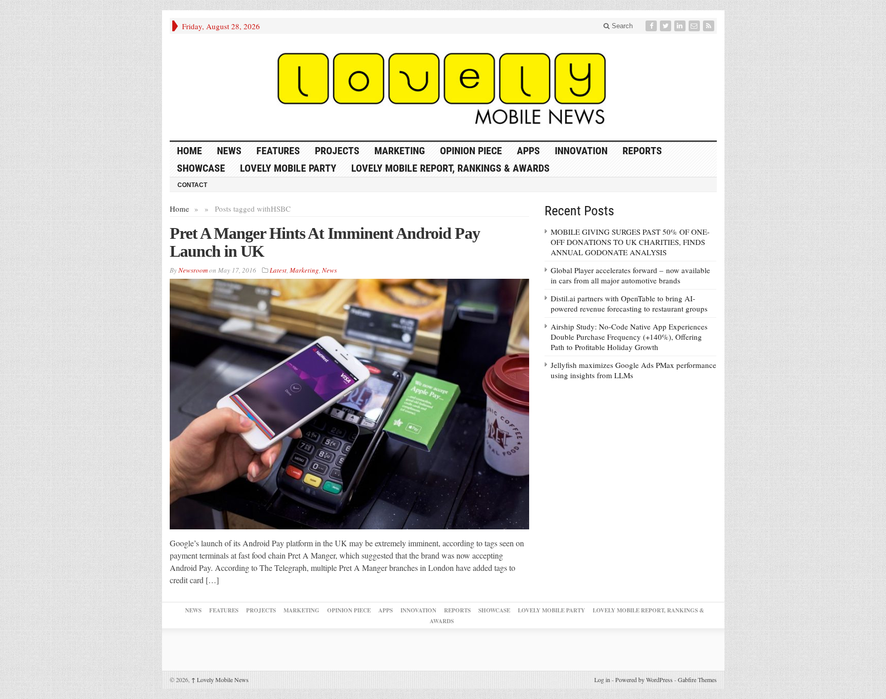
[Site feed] (709, 26)
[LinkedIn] (681, 26)
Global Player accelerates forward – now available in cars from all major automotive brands (630, 275)
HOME (189, 151)
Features (278, 151)
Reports (642, 151)
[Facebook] (652, 26)
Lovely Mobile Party (288, 168)
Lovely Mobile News (220, 679)
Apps (528, 151)
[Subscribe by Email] (695, 26)
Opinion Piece (471, 151)
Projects (337, 151)
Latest (278, 270)
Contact (192, 185)
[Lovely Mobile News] (443, 87)
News (229, 151)
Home (179, 208)
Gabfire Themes (697, 679)
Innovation (581, 151)
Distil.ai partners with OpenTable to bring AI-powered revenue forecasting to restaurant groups (629, 303)
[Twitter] (666, 26)
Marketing (399, 151)
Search (621, 26)
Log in (602, 679)
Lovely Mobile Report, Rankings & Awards (450, 168)
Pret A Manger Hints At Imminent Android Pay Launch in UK (325, 242)
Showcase (201, 168)
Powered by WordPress (644, 679)
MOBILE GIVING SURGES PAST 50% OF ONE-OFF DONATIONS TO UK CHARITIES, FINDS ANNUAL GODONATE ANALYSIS (630, 242)
